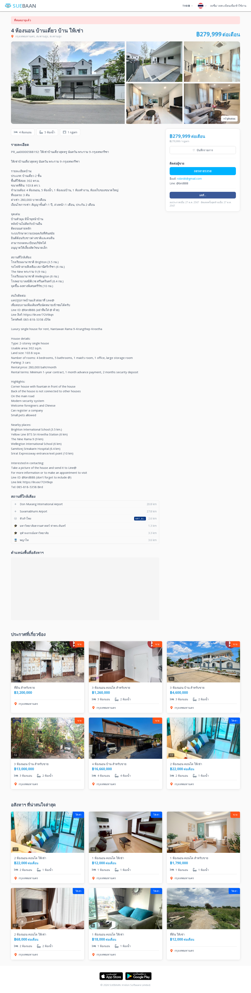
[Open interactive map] (85, 588)
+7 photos (229, 118)
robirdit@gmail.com (189, 178)
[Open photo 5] (212, 103)
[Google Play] (138, 976)
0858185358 (203, 171)
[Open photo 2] (154, 61)
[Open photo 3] (212, 61)
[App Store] (111, 976)
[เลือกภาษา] (202, 5)
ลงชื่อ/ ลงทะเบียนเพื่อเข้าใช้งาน (228, 5)
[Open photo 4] (154, 103)
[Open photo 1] (68, 82)
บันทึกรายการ (203, 150)
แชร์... (202, 195)
